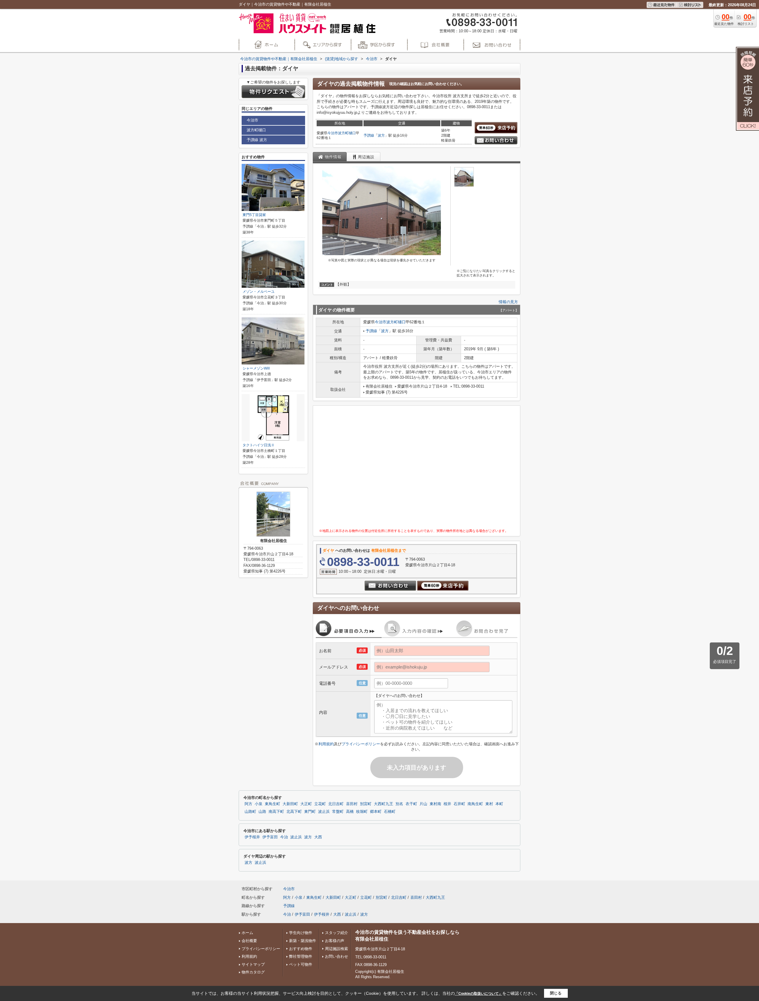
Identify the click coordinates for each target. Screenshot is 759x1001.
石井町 (459, 804)
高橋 (350, 812)
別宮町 (365, 804)
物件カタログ (253, 972)
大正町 (306, 804)
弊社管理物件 (300, 956)
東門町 (310, 812)
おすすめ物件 (300, 948)
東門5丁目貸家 (254, 215)
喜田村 (352, 804)
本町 (499, 804)
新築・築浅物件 (302, 940)
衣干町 (411, 804)
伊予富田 (270, 837)
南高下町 (276, 812)
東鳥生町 (272, 804)
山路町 (250, 812)
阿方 (248, 804)
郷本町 (376, 812)
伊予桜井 (252, 837)
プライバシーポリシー (361, 744)
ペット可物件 (300, 964)
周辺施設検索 (336, 948)
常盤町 (338, 812)
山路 (262, 812)
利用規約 (326, 744)
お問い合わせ (336, 956)
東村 (489, 804)
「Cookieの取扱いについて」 (478, 994)
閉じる (556, 993)
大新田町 (290, 804)
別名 (399, 804)
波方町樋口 (347, 133)
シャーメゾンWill (256, 368)
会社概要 (249, 940)
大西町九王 (383, 804)
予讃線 (368, 135)
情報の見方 (508, 302)
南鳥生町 (475, 804)
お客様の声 (334, 940)
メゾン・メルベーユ (259, 292)
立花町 (320, 804)
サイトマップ (253, 964)
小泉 (258, 804)
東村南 (435, 804)
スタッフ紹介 (336, 932)
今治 (284, 837)
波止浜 (324, 812)
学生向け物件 (300, 932)
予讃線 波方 (257, 139)
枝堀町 (362, 812)
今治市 (332, 133)
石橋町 (390, 812)
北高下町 (294, 812)
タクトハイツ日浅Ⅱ (259, 445)
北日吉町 (336, 804)
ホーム (247, 932)
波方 (381, 135)
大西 (318, 837)
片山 (423, 804)
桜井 (447, 804)
